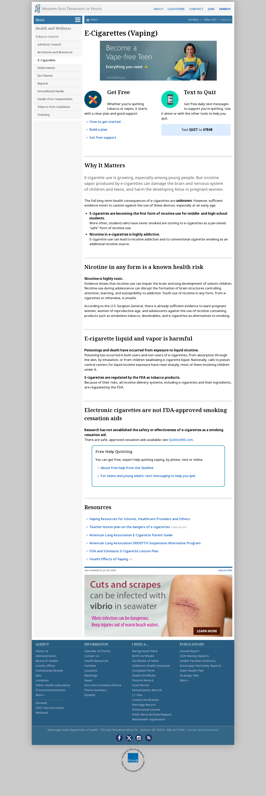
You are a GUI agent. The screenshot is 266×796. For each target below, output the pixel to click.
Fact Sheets (45, 75)
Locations (42, 680)
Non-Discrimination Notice (102, 685)
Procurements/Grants (51, 690)
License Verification (145, 700)
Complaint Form (143, 670)
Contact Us (91, 656)
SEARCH (224, 9)
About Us (42, 651)
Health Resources (96, 661)
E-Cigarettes (46, 60)
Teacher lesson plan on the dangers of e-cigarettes (129, 527)
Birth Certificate (143, 656)
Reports (43, 83)
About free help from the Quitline (126, 467)
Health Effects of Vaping (108, 559)
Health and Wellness (53, 28)
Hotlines (90, 665)
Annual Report (190, 651)
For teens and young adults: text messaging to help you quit (148, 475)
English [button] (226, 19)
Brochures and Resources (55, 52)
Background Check (145, 651)
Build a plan (98, 129)
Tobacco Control (47, 36)
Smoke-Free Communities (55, 99)
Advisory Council (49, 44)
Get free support (102, 137)
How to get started (105, 121)
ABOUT (159, 9)
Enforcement (46, 68)
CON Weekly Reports (194, 656)
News (88, 680)
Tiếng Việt (210, 19)
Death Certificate (144, 675)
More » (40, 695)
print (94, 19)
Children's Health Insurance (151, 665)
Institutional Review (49, 670)
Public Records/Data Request (152, 714)
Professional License (146, 709)
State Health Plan (192, 670)
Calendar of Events (97, 651)
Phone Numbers (95, 690)
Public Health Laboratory (53, 685)
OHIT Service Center (50, 708)
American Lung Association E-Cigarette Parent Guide (131, 535)
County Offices (45, 665)
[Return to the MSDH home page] (70, 9)
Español (193, 19)
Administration (46, 656)
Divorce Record (142, 680)
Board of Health (47, 661)
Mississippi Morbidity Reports (200, 665)
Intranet (41, 703)
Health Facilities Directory (198, 661)
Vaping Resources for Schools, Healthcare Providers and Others (139, 519)
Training (44, 114)
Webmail (42, 712)
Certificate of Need (145, 661)
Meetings (90, 675)
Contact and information (203, 730)
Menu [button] (40, 20)
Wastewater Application (148, 719)
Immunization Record (147, 690)
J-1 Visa (137, 695)
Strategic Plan (189, 675)
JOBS (211, 9)
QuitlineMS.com (181, 439)
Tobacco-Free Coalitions (54, 107)
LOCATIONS (176, 9)
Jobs (38, 675)
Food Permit (140, 685)
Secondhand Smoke (51, 91)
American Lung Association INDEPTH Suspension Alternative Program (145, 543)
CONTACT (196, 9)
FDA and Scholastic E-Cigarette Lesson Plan (123, 551)
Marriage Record (143, 704)
